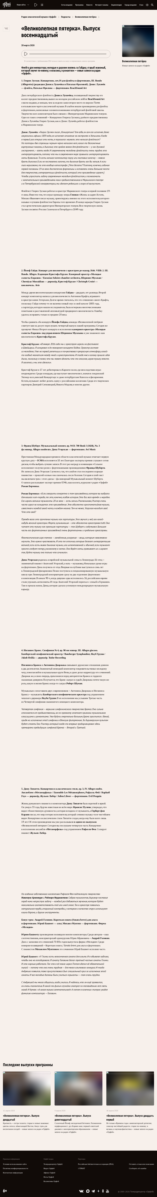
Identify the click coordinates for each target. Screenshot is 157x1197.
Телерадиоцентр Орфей (53, 1164)
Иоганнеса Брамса (31, 665)
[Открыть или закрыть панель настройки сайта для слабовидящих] (147, 4)
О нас (141, 5)
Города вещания (131, 5)
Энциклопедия (116, 5)
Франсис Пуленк (82, 807)
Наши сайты (21, 5)
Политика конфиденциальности (15, 1168)
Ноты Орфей (49, 1177)
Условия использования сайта (15, 1164)
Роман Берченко (30, 486)
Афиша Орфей (49, 1173)
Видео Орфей (49, 1168)
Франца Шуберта (95, 467)
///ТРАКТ (81, 1168)
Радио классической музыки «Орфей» (38, 17)
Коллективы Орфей (51, 1181)
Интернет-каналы (101, 5)
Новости (89, 5)
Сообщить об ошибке (137, 1168)
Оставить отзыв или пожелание (141, 1164)
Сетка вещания (66, 5)
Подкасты (65, 17)
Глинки (74, 194)
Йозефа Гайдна (60, 322)
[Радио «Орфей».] (35, 5)
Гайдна (69, 292)
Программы (79, 5)
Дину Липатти (74, 803)
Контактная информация (13, 1173)
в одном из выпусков (85, 821)
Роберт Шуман (74, 683)
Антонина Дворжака (55, 665)
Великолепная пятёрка (85, 17)
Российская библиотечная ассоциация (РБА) (96, 1164)
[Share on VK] (6, 28)
